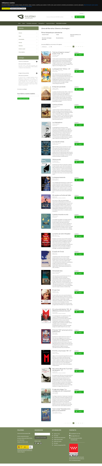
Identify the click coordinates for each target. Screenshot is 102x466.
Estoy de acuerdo (5, 8)
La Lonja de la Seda (58, 141)
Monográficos (41, 23)
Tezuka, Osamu (60, 70)
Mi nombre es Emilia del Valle (61, 195)
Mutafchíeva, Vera (55, 291)
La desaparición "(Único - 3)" (61, 69)
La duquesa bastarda (58, 177)
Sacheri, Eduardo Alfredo (56, 272)
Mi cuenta (56, 443)
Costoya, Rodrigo (55, 392)
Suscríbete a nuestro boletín (23, 98)
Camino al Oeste (57, 104)
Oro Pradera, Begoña (55, 55)
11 (80, 46)
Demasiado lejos (57, 271)
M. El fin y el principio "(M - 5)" (61, 351)
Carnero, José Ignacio (55, 124)
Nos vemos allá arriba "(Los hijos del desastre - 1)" (62, 369)
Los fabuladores (57, 122)
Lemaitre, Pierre (54, 371)
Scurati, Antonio (54, 312)
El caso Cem (56, 290)
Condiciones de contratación (59, 437)
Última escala (56, 159)
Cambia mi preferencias (15, 8)
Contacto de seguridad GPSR (59, 445)
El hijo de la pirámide (58, 87)
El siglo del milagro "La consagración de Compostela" (61, 390)
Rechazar (23, 8)
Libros (23, 23)
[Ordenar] (51, 47)
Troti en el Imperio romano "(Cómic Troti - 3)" (61, 52)
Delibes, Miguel (54, 333)
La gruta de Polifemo (50, 23)
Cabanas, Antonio (55, 88)
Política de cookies (57, 441)
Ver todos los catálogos (22, 89)
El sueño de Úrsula (58, 251)
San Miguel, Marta (55, 161)
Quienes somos (57, 433)
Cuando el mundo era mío (60, 214)
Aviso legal (56, 435)
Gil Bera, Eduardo (55, 216)
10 (78, 46)
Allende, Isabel (54, 196)
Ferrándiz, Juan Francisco (56, 143)
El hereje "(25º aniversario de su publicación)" (62, 330)
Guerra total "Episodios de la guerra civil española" (61, 409)
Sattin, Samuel (54, 70)
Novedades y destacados (32, 23)
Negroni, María (54, 253)
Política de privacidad (58, 439)
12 (82, 46)
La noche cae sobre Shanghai (61, 234)
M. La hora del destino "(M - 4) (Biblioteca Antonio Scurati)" (61, 310)
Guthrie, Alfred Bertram (56, 106)
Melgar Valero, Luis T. (55, 235)
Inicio (19, 23)
